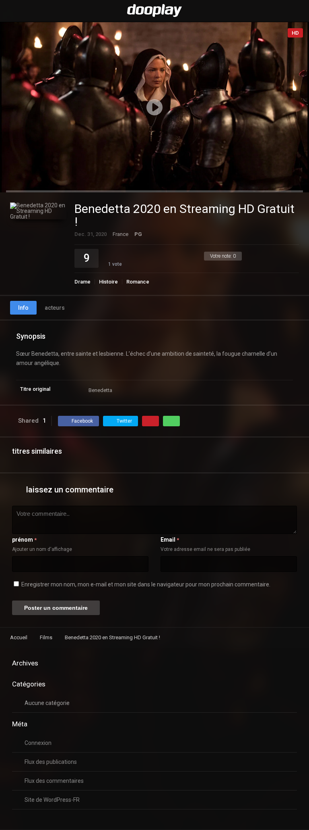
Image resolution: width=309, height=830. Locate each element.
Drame (82, 281)
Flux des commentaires (54, 781)
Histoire (108, 281)
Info (23, 307)
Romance (137, 281)
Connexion (38, 743)
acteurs (55, 307)
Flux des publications (51, 762)
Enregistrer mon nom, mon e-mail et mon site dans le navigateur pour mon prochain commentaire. (145, 584)
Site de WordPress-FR (52, 800)
